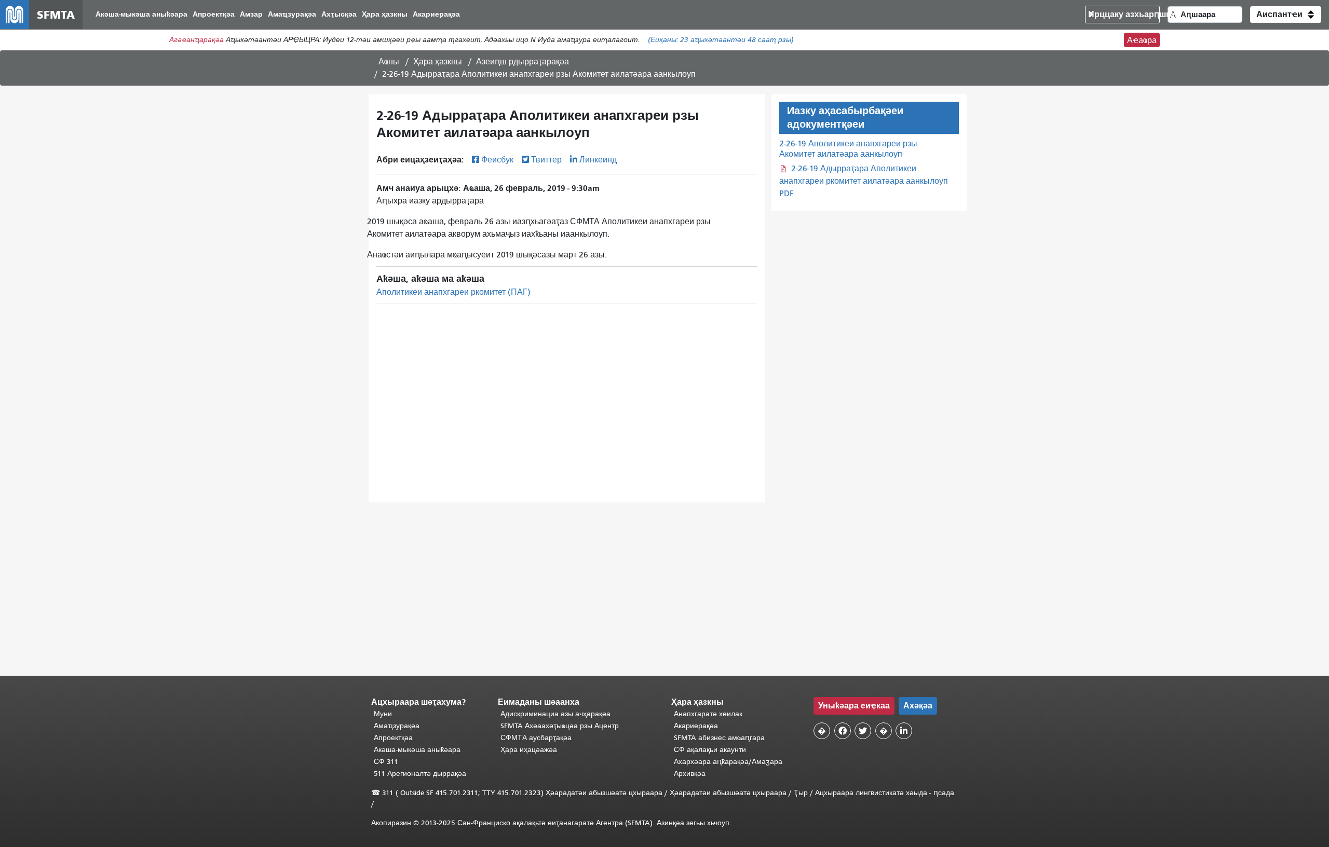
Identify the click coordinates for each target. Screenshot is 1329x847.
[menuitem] (141, 14)
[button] (1285, 14)
